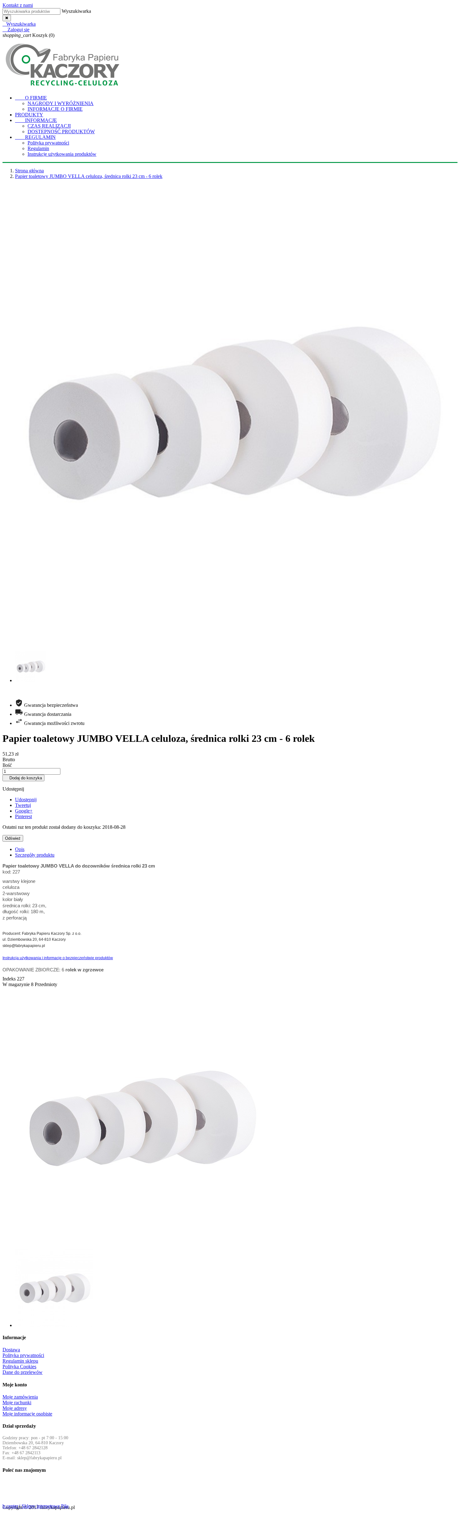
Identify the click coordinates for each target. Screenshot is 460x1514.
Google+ (24, 810)
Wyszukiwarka (76, 11)
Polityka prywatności (48, 142)
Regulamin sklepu (20, 1361)
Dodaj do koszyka (23, 778)
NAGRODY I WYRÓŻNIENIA (61, 103)
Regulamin (38, 148)
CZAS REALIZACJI (49, 126)
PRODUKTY (29, 114)
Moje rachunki (17, 1402)
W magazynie (16, 984)
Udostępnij (26, 799)
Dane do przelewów (23, 1372)
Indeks (10, 978)
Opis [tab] (19, 849)
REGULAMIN (35, 137)
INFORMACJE (36, 120)
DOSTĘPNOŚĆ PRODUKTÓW (61, 131)
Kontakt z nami (18, 5)
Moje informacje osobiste (27, 1413)
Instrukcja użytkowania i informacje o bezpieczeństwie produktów (58, 958)
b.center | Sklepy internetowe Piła (36, 1506)
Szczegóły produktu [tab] (34, 855)
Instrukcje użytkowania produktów (62, 154)
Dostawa (11, 1349)
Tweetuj (23, 805)
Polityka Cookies (19, 1366)
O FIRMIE (31, 97)
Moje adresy (15, 1408)
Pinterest (23, 816)
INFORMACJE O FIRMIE (55, 109)
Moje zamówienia (20, 1397)
